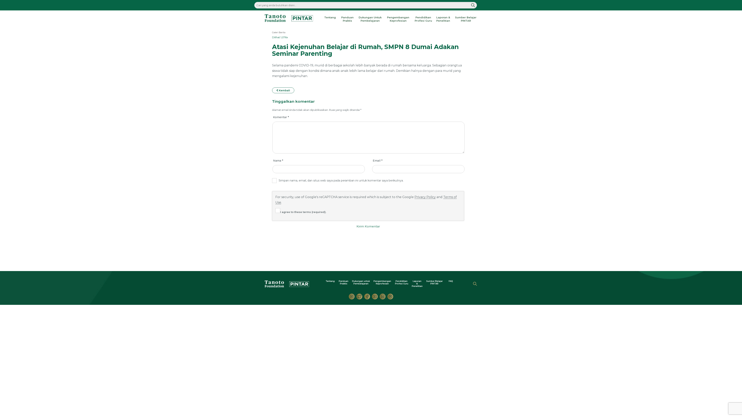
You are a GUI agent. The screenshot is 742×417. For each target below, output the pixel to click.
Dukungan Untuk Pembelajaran (370, 19)
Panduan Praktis (347, 19)
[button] (473, 5)
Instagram (352, 296)
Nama (278, 160)
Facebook (367, 296)
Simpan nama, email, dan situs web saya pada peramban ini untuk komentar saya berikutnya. (341, 180)
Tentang (330, 17)
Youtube (375, 296)
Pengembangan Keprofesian (398, 19)
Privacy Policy (425, 197)
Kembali (284, 90)
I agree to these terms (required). (303, 212)
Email (377, 160)
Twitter (359, 296)
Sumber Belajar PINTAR (466, 19)
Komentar (281, 117)
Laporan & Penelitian (443, 19)
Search (475, 283)
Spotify (390, 296)
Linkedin (382, 296)
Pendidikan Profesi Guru (423, 19)
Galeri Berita (278, 32)
